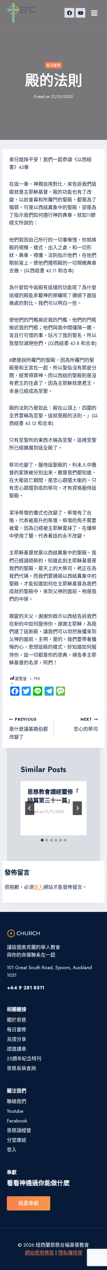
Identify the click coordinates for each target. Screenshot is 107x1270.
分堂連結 (16, 1140)
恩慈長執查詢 (21, 1068)
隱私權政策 (70, 1252)
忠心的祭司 (86, 724)
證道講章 (16, 1049)
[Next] (77, 808)
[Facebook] (69, 13)
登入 (38, 887)
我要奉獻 (28, 1203)
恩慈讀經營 (19, 1130)
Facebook (17, 1120)
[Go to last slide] (29, 808)
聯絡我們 (16, 1101)
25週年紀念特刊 (24, 1058)
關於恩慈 (16, 1019)
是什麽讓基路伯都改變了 (28, 728)
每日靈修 (53, 65)
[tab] (42, 840)
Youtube (15, 1111)
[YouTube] (80, 13)
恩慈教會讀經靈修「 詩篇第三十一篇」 (53, 796)
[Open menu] (94, 13)
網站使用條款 (39, 1252)
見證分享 (16, 1039)
